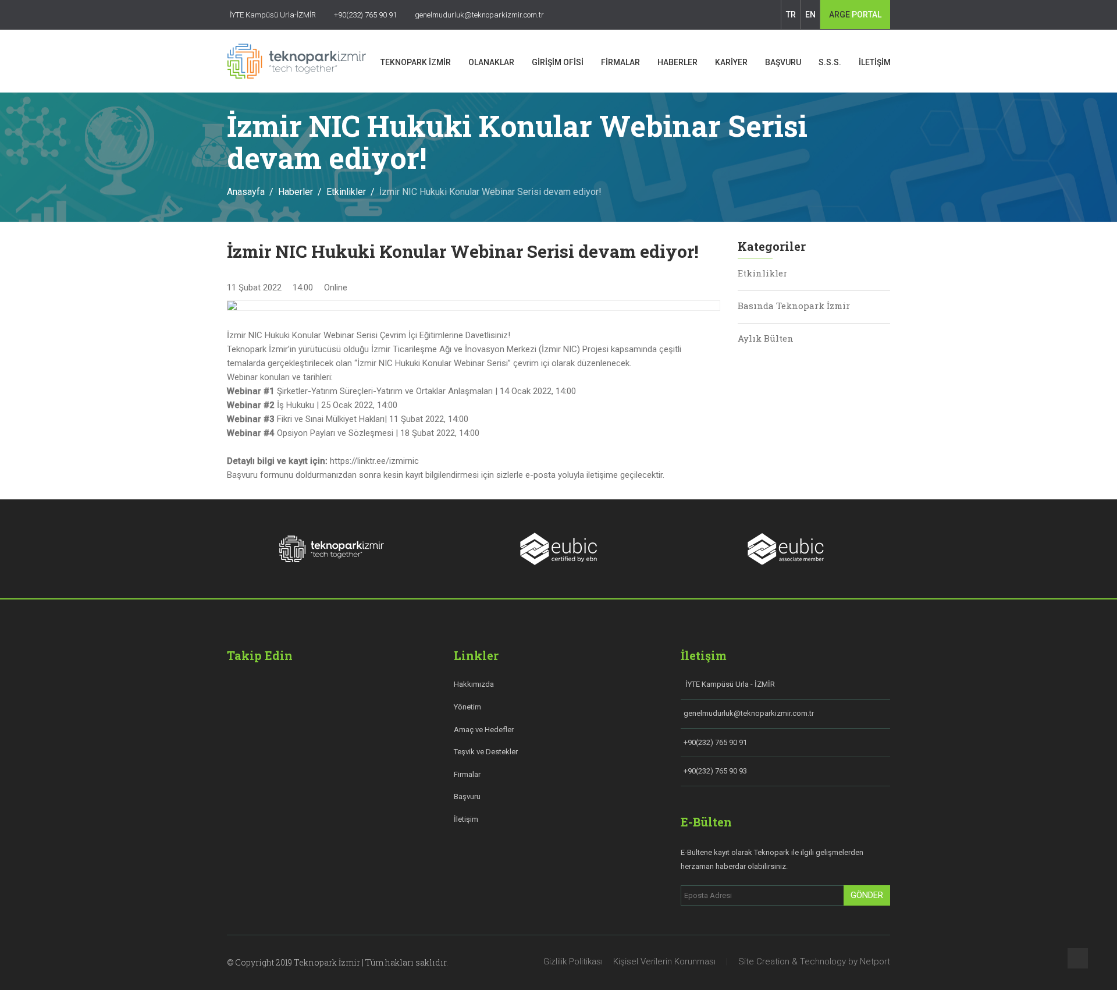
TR (791, 14)
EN (810, 14)
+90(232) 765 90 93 (715, 771)
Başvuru (467, 796)
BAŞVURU (783, 62)
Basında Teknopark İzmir (794, 305)
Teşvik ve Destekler (486, 751)
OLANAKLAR (491, 62)
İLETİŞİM (875, 62)
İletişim (466, 819)
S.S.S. (830, 62)
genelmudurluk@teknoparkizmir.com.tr (749, 713)
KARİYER (731, 62)
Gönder (867, 895)
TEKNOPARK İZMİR (415, 62)
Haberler (295, 191)
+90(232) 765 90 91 (715, 742)
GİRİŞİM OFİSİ (558, 62)
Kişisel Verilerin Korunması (664, 961)
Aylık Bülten (766, 338)
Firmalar (467, 774)
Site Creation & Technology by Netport (814, 961)
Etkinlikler (346, 191)
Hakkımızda (474, 684)
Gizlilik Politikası (573, 961)
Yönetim (467, 706)
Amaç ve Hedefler (484, 729)
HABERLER (677, 62)
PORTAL (855, 14)
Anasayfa (246, 191)
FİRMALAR (620, 62)
